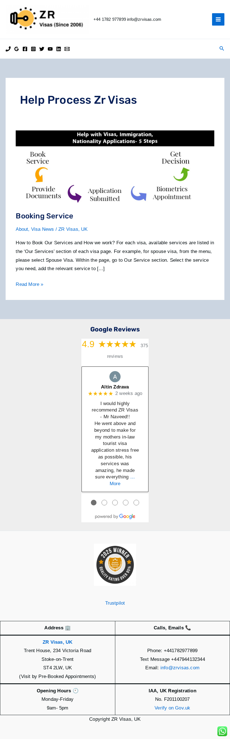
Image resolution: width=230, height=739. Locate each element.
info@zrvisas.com (179, 667)
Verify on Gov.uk (172, 708)
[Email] (67, 48)
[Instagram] (33, 48)
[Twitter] (41, 48)
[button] (221, 48)
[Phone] (8, 48)
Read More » (29, 285)
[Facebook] (24, 48)
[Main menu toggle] (218, 19)
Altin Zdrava (115, 387)
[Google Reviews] (16, 48)
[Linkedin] (58, 48)
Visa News (42, 229)
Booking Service (44, 216)
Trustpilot (115, 603)
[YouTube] (50, 48)
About (22, 229)
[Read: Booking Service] (115, 167)
